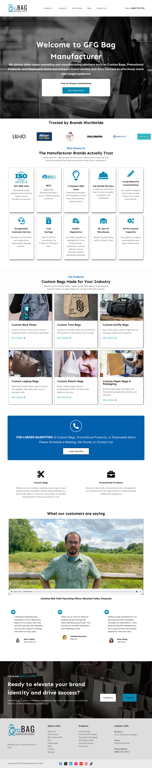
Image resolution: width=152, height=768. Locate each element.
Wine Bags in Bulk (86, 740)
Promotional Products (88, 734)
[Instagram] (75, 763)
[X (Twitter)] (65, 763)
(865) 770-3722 (137, 8)
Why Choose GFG (55, 737)
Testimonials (53, 743)
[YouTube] (81, 763)
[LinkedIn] (70, 763)
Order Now (83, 746)
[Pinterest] (86, 763)
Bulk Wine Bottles (86, 743)
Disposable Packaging (88, 737)
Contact (51, 749)
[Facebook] (60, 763)
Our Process (77, 8)
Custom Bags (84, 731)
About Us (62, 8)
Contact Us (101, 8)
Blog (89, 8)
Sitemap (51, 752)
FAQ (49, 740)
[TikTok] (91, 763)
